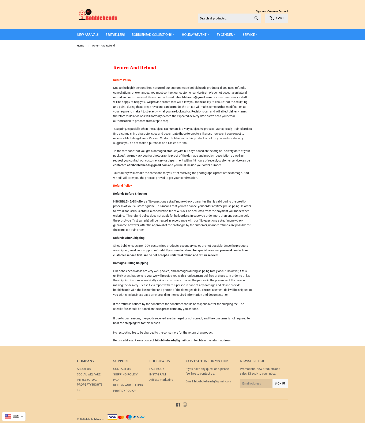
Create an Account (277, 11)
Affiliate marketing (161, 379)
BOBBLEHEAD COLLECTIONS (152, 34)
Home (80, 45)
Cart (280, 18)
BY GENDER (225, 34)
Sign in (260, 11)
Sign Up (280, 383)
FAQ (116, 379)
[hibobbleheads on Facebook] (178, 405)
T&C (79, 390)
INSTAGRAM (157, 374)
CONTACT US (122, 369)
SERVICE (249, 34)
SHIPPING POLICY (125, 374)
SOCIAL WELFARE (89, 374)
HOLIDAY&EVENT (194, 34)
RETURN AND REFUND (128, 385)
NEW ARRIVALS (88, 34)
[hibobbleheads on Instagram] (185, 405)
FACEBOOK (156, 369)
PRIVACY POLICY (124, 390)
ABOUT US (84, 369)
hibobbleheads (95, 419)
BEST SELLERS (115, 34)
